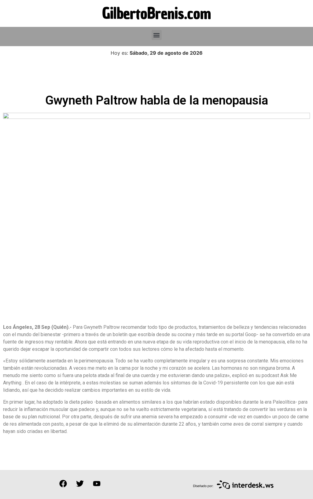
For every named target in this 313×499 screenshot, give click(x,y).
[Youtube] (96, 483)
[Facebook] (63, 483)
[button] (157, 35)
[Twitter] (79, 483)
